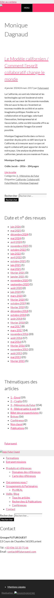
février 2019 (17, 307)
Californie (21, 179)
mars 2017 (16, 330)
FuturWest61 (11, 183)
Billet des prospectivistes (24, 412)
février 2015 (17, 361)
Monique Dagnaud (28, 183)
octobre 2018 (18, 315)
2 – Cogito (16, 401)
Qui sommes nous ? (16, 482)
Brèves (14, 416)
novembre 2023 (19, 246)
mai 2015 (15, 357)
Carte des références (24, 476)
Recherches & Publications (27, 501)
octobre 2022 (18, 249)
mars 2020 (16, 295)
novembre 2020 (19, 280)
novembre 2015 (19, 349)
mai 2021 (15, 269)
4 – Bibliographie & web (23, 408)
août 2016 (16, 338)
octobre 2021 (18, 261)
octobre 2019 (18, 303)
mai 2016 (15, 341)
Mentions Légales (17, 586)
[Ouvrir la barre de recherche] (18, 7)
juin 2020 (15, 292)
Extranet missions (16, 461)
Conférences (19, 505)
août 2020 (16, 288)
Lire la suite (10, 172)
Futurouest (10, 443)
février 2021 (17, 272)
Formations (12, 458)
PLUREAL (17, 490)
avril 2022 (16, 257)
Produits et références (19, 468)
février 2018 (17, 322)
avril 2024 (16, 242)
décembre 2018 (19, 311)
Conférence (17, 420)
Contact (10, 509)
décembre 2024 (19, 234)
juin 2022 (15, 253)
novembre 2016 (19, 334)
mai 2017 (15, 326)
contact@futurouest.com (22, 551)
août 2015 (16, 353)
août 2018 (16, 318)
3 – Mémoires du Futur (22, 405)
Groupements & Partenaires (22, 486)
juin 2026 (15, 226)
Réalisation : (8, 592)
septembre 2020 (19, 284)
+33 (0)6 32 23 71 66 (16, 547)
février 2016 (17, 345)
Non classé (16, 424)
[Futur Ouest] (8, 5)
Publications (17, 428)
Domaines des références (26, 472)
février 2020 (17, 299)
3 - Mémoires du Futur (27, 175)
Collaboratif (33, 179)
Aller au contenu (8, 1)
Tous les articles (21, 497)
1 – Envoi (15, 397)
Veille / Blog (12, 493)
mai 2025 (15, 230)
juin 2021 (15, 265)
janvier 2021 (17, 276)
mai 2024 (15, 238)
